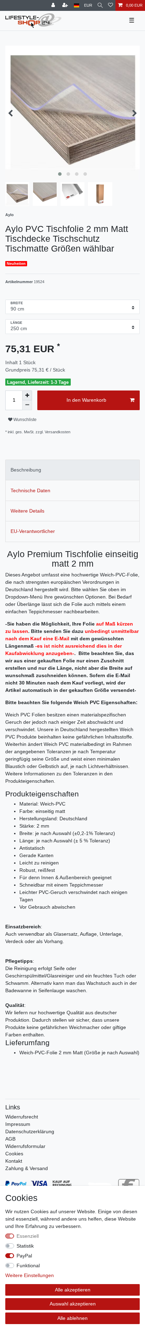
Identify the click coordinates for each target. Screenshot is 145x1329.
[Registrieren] (66, 5)
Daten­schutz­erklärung (29, 1131)
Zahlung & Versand (26, 1168)
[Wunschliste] (110, 5)
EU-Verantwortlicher (33, 531)
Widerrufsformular (25, 1146)
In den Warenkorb (86, 400)
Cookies (14, 1153)
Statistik (25, 1246)
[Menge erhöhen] (27, 395)
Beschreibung (26, 470)
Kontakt (13, 1161)
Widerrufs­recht (21, 1117)
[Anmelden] (54, 5)
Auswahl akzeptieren (73, 1304)
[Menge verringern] (27, 405)
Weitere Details (27, 511)
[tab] (72, 470)
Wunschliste (24, 419)
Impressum (17, 1124)
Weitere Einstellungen (29, 1275)
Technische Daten (30, 490)
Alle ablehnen (72, 1318)
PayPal (24, 1255)
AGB (10, 1139)
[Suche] (100, 5)
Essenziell (28, 1236)
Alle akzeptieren (72, 1290)
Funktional (28, 1265)
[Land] (76, 5)
